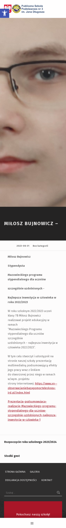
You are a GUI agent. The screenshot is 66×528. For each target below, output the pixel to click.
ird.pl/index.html (19, 392)
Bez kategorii (40, 246)
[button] (4, 13)
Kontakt (46, 480)
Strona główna (15, 471)
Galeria (35, 471)
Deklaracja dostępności (21, 480)
